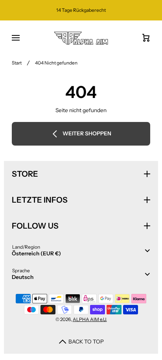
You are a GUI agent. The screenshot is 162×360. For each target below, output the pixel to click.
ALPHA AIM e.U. (90, 319)
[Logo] (81, 38)
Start (17, 63)
